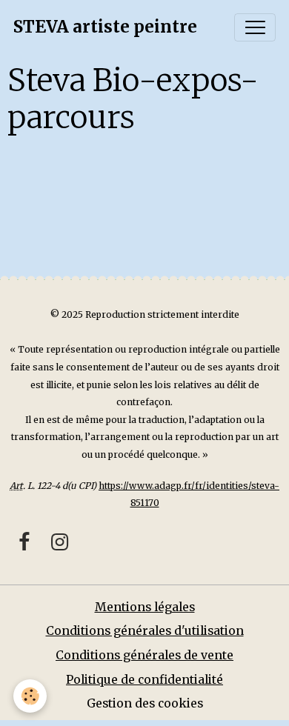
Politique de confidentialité (144, 680)
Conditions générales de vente (144, 655)
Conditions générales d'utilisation (145, 631)
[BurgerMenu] (255, 27)
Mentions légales (145, 607)
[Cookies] (30, 696)
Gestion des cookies (145, 703)
